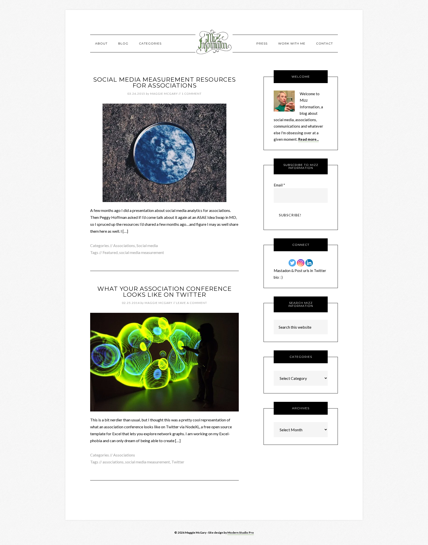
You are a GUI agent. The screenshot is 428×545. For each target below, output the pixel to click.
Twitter (177, 461)
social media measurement (141, 252)
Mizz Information (214, 43)
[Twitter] (292, 263)
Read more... (308, 139)
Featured (110, 252)
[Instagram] (300, 263)
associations (113, 461)
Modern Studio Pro (240, 532)
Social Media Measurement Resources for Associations (164, 82)
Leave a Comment (191, 303)
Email (279, 185)
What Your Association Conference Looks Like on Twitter (164, 291)
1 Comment (192, 93)
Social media (147, 245)
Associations (124, 245)
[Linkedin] (309, 263)
